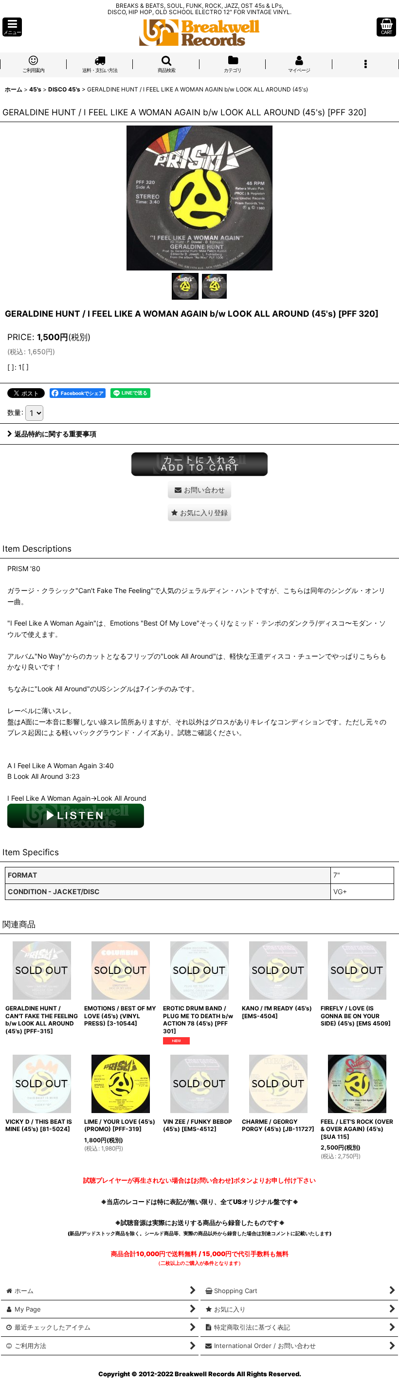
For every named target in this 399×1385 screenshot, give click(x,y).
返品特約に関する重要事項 (55, 434)
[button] (12, 27)
